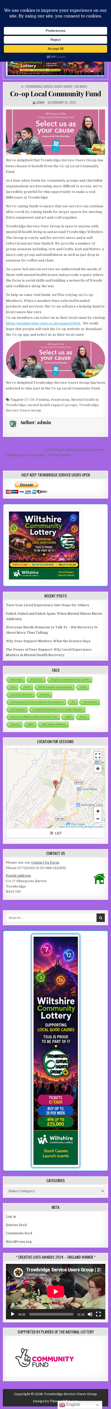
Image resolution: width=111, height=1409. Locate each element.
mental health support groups (52, 405)
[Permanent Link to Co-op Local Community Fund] (55, 132)
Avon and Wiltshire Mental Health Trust (34, 716)
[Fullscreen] (98, 1314)
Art (73, 702)
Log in (11, 1216)
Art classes (90, 702)
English (72, 1404)
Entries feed (16, 1225)
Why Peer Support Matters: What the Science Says (48, 641)
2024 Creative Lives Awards (55, 687)
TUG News (80, 86)
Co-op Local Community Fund (55, 93)
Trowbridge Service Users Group (48, 86)
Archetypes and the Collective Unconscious (37, 702)
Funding (42, 400)
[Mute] (90, 1314)
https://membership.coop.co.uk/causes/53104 (43, 323)
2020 (27, 687)
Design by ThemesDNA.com (55, 1401)
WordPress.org (19, 1242)
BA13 (83, 716)
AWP (69, 716)
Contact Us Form (45, 862)
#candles (16, 679)
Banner (15, 724)
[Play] (12, 1314)
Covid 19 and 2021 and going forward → (75, 450)
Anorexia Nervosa (21, 694)
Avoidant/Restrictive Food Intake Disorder (58, 709)
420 (13, 687)
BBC (31, 724)
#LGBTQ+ (37, 679)
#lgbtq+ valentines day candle (70, 679)
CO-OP (28, 400)
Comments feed (19, 1233)
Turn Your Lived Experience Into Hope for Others (47, 605)
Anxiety (45, 694)
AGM (83, 687)
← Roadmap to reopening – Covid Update (37, 455)
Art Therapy (18, 709)
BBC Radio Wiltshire (54, 724)
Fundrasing (60, 400)
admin (40, 102)
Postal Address (18, 876)
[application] (55, 1291)
